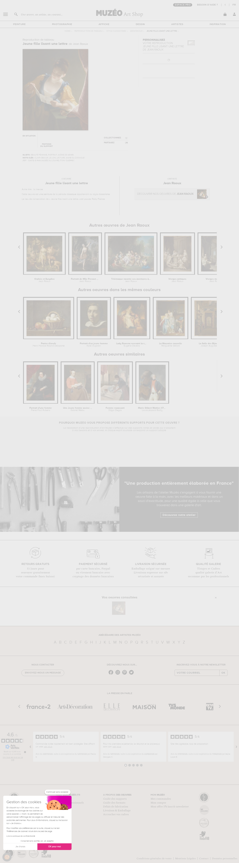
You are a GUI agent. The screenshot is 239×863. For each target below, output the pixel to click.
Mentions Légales (185, 858)
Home (68, 31)
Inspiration (218, 24)
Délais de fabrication (115, 807)
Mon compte (158, 803)
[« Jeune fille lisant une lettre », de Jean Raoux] (118, 608)
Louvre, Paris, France (94, 199)
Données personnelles (224, 858)
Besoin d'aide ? (207, 5)
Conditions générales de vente (154, 858)
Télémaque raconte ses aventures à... (131, 280)
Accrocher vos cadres (116, 814)
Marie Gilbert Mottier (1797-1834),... (152, 409)
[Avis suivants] (236, 746)
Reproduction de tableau (88, 31)
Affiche (104, 24)
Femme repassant (115, 409)
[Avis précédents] (30, 746)
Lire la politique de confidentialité (21, 836)
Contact (204, 858)
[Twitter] (132, 674)
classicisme (104, 194)
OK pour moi (54, 846)
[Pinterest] (125, 674)
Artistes (177, 24)
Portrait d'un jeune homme (94, 344)
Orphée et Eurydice (44, 280)
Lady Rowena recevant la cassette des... (131, 344)
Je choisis (20, 846)
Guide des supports (115, 799)
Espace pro (183, 5)
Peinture (19, 24)
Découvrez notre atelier (179, 515)
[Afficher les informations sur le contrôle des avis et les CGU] (25, 752)
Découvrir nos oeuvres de (165, 194)
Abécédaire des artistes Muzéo (120, 635)
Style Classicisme (116, 31)
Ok (223, 672)
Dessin (140, 24)
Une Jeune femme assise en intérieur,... (77, 409)
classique (71, 194)
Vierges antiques (177, 280)
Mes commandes (161, 799)
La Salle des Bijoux (209, 344)
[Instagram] (118, 674)
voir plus (48, 747)
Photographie (62, 24)
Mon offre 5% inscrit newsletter (170, 807)
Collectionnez (112, 138)
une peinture (45, 194)
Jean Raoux (136, 31)
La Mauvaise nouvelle (170, 344)
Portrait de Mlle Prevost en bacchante (85, 280)
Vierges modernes (215, 280)
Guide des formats (114, 803)
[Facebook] (111, 674)
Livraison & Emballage (117, 810)
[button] (7, 857)
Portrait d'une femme (40, 409)
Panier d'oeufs (49, 344)
